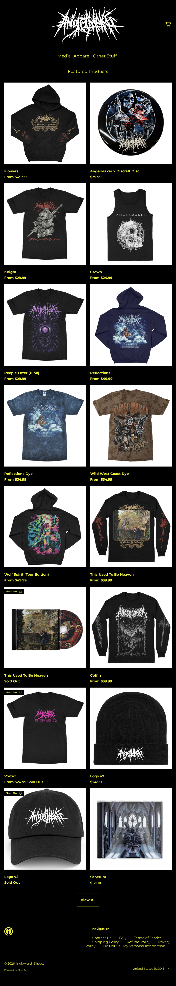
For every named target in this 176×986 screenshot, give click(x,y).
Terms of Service (148, 938)
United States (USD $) (150, 969)
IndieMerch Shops (29, 963)
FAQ (122, 938)
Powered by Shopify (15, 970)
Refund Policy (138, 942)
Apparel (81, 56)
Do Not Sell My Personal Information (134, 946)
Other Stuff (105, 56)
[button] (168, 25)
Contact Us (101, 938)
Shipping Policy (105, 942)
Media (64, 56)
